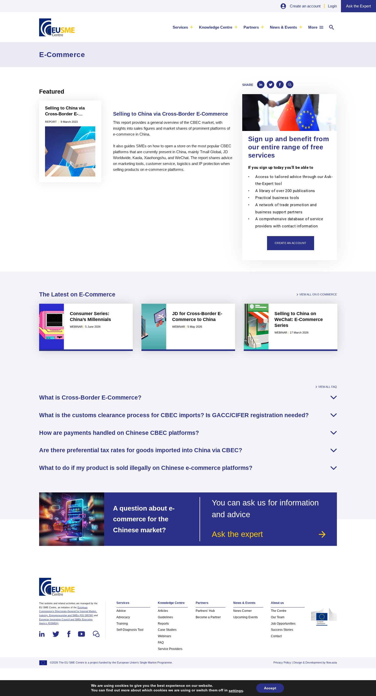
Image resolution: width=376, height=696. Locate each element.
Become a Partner (208, 617)
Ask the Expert (358, 6)
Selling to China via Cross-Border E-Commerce (65, 111)
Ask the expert (237, 534)
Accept (270, 688)
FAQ (161, 642)
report (51, 121)
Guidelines (165, 617)
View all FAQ (327, 386)
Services (180, 27)
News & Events (283, 27)
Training (122, 623)
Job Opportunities (283, 623)
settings (236, 691)
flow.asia (331, 662)
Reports (163, 623)
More (312, 27)
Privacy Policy (282, 662)
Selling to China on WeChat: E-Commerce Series (298, 319)
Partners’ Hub (205, 611)
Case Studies (167, 630)
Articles (163, 611)
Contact (276, 636)
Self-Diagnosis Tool (129, 630)
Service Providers (170, 649)
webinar (76, 326)
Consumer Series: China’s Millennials (90, 316)
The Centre (278, 611)
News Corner (242, 611)
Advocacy (123, 617)
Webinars (164, 636)
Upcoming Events (245, 617)
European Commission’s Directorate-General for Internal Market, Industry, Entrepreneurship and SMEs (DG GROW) (68, 611)
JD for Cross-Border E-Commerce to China (197, 316)
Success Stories (282, 630)
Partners (251, 27)
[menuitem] (183, 27)
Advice (121, 611)
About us (277, 603)
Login (332, 6)
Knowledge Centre (215, 27)
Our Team (277, 617)
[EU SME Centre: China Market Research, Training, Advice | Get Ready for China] (57, 27)
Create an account (305, 6)
